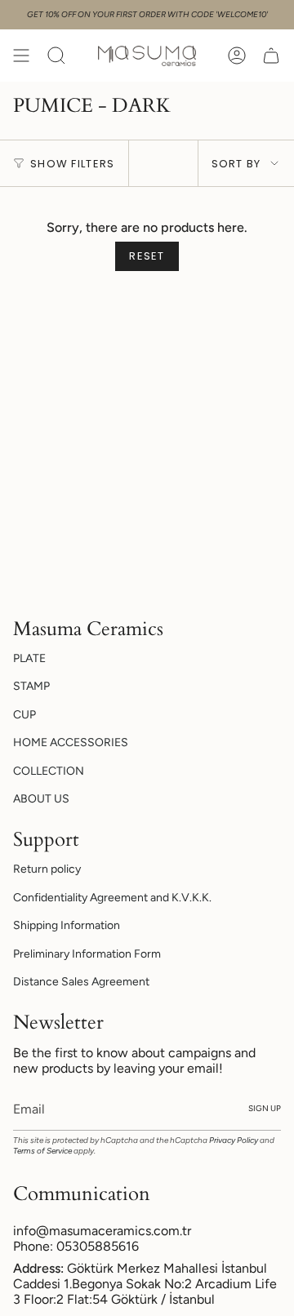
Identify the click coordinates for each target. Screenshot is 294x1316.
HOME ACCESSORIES (70, 742)
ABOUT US (41, 799)
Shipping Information (66, 925)
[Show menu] (21, 55)
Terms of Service (42, 1150)
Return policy (47, 869)
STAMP (31, 686)
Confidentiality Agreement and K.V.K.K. (112, 898)
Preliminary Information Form (87, 954)
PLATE (29, 658)
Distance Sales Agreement (81, 982)
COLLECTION (48, 771)
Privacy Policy (233, 1140)
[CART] (271, 55)
